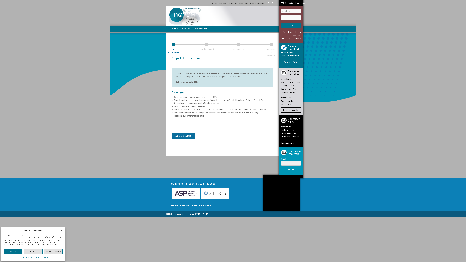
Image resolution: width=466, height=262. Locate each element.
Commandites (200, 29)
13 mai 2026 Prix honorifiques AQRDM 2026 (288, 101)
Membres (186, 29)
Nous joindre (239, 3)
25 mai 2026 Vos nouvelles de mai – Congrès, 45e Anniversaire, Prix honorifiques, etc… (290, 86)
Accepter (13, 251)
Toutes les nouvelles (291, 110)
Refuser (33, 251)
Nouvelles (222, 3)
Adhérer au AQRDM (291, 62)
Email (284, 159)
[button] (61, 231)
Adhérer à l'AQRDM (183, 136)
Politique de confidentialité (254, 3)
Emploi (230, 3)
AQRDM (175, 29)
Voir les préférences (53, 251)
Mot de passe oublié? (291, 38)
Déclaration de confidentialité (39, 257)
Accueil (214, 3)
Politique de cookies (22, 257)
